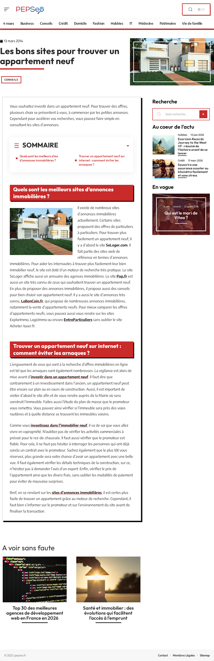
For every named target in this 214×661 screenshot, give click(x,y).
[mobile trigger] (7, 9)
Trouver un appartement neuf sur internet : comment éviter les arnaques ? (102, 160)
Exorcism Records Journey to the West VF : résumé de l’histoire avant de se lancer (193, 146)
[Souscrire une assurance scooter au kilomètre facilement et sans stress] (163, 169)
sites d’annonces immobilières (77, 492)
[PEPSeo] (30, 9)
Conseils (11, 79)
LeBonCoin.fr (32, 301)
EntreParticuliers (78, 319)
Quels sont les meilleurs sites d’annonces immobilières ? (39, 158)
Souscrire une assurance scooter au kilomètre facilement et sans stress (193, 170)
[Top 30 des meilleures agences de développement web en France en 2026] (34, 579)
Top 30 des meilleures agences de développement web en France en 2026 (34, 613)
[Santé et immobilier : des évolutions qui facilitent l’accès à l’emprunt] (108, 579)
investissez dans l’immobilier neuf (59, 425)
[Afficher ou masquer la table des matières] (93, 145)
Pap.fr (122, 276)
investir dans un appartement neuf (59, 376)
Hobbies (182, 134)
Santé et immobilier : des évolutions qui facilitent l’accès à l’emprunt (108, 613)
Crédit (181, 160)
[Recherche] (190, 9)
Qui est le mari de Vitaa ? (180, 215)
